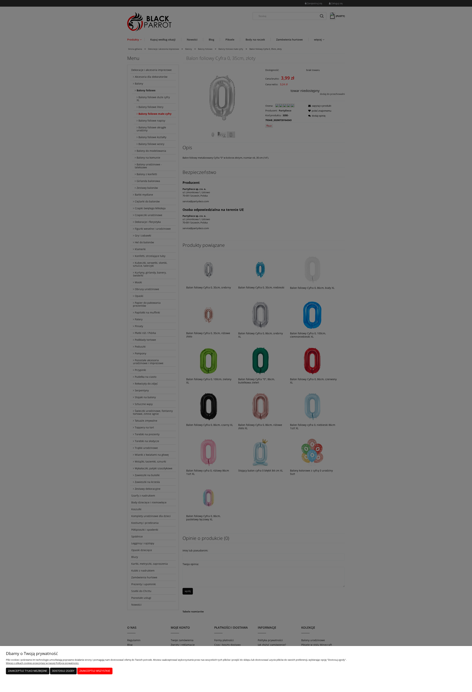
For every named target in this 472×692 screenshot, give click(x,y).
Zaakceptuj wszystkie (94, 671)
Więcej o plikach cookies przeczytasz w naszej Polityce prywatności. (42, 663)
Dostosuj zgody (63, 671)
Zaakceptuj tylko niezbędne (27, 671)
